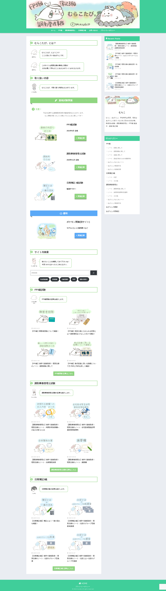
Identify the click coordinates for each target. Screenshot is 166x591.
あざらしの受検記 (112, 211)
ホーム (53, 30)
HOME (84, 583)
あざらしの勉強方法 (114, 166)
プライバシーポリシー (108, 30)
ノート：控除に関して (115, 148)
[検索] (93, 272)
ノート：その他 (113, 181)
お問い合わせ (93, 30)
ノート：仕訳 (112, 177)
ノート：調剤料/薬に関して (117, 189)
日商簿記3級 (82, 30)
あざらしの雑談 (112, 207)
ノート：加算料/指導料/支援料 (117, 192)
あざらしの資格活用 (114, 169)
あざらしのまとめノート (116, 162)
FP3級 (60, 30)
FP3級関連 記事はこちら (64, 373)
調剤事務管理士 (70, 30)
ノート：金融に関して (115, 155)
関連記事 (81, 138)
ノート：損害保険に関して (116, 151)
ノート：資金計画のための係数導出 (119, 158)
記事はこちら (63, 470)
